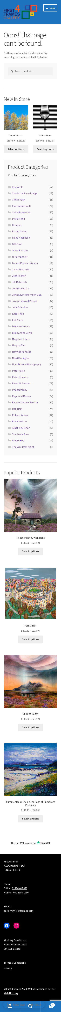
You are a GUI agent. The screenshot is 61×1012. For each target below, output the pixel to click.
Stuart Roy (18, 440)
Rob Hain (17, 408)
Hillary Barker (19, 256)
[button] (24, 1005)
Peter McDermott (22, 383)
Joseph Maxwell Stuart (24, 301)
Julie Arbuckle (20, 307)
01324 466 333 (19, 888)
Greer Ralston (20, 250)
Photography (19, 389)
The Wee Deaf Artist (23, 446)
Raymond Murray (21, 396)
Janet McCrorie (20, 269)
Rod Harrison (19, 421)
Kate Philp (18, 313)
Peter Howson (20, 377)
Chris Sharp (18, 199)
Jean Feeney (19, 275)
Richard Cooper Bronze (25, 402)
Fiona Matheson (21, 237)
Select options (15, 149)
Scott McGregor (21, 427)
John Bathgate (20, 288)
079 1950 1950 (21, 892)
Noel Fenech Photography (26, 364)
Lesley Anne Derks (22, 332)
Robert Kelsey (20, 415)
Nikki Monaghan (21, 358)
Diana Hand (18, 218)
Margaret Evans (20, 339)
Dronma (16, 225)
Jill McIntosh (19, 282)
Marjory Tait (19, 345)
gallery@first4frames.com (18, 910)
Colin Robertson (21, 212)
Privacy (8, 968)
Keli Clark (17, 320)
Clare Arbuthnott (21, 206)
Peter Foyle (18, 370)
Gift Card (16, 244)
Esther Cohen (19, 231)
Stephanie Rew (20, 434)
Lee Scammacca (21, 326)
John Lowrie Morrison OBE (27, 294)
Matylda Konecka (21, 351)
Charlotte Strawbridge (24, 193)
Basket (47, 1003)
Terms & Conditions (15, 962)
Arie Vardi (17, 187)
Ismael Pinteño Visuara (25, 263)
